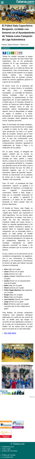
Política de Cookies (9, 455)
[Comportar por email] (16, 53)
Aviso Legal (6, 449)
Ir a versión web (7, 457)
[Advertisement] (12, 408)
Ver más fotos (10, 333)
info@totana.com (8, 447)
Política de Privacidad (9, 451)
